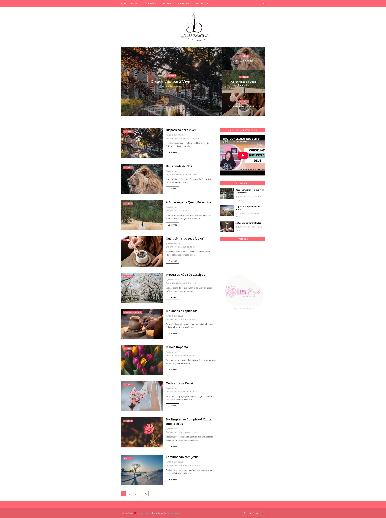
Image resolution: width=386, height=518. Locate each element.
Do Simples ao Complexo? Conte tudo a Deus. (188, 421)
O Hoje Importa (177, 347)
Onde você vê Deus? (179, 383)
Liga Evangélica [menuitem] (183, 3)
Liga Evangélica (173, 513)
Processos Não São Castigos (185, 275)
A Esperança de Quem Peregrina (243, 83)
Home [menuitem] (123, 3)
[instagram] (263, 513)
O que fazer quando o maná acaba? (249, 208)
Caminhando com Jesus (182, 457)
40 (146, 493)
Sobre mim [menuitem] (165, 3)
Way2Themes (145, 513)
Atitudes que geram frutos (248, 222)
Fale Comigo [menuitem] (201, 3)
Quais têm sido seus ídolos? (244, 106)
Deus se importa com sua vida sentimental (250, 191)
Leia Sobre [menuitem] (149, 3)
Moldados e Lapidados (181, 311)
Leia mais (172, 152)
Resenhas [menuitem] (135, 3)
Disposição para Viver (171, 81)
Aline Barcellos (176, 135)
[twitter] (250, 513)
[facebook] (244, 513)
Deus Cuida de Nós (244, 60)
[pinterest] (256, 513)
